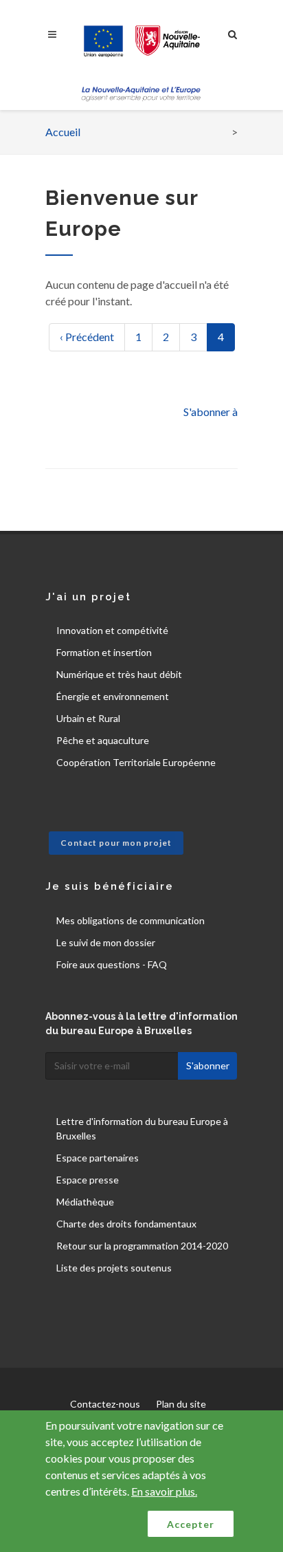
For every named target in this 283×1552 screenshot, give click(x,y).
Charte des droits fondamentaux (126, 1223)
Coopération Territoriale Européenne (136, 762)
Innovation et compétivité (112, 630)
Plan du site (181, 1404)
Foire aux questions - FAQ (111, 964)
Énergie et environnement (112, 696)
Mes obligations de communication (130, 920)
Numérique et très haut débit (119, 674)
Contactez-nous (105, 1404)
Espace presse (87, 1179)
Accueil (62, 131)
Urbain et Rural (88, 718)
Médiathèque (85, 1201)
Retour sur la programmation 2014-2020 (142, 1246)
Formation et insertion (104, 652)
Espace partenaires (97, 1157)
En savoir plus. (164, 1491)
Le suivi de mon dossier (105, 942)
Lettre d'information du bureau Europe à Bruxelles (142, 1128)
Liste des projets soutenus (114, 1268)
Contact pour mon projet (116, 843)
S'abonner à (210, 411)
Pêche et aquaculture (102, 740)
